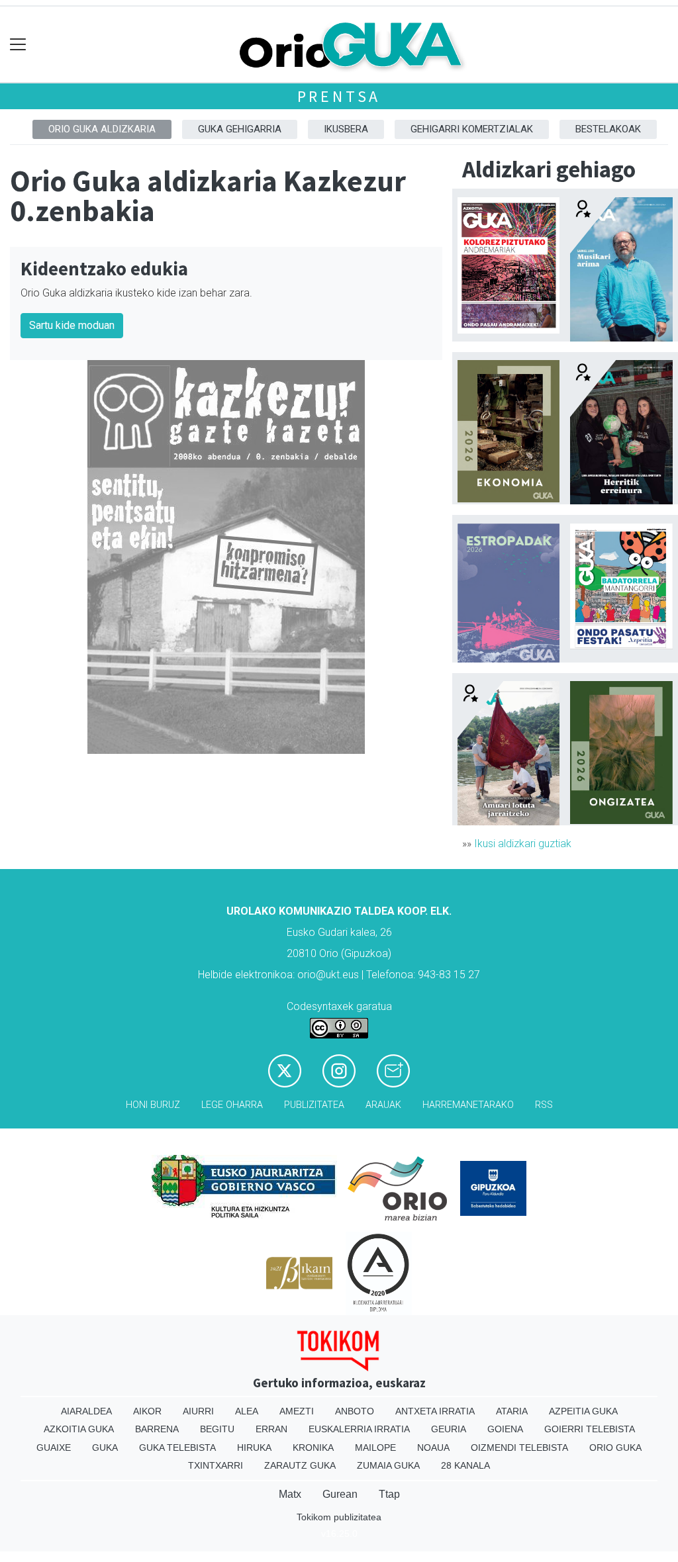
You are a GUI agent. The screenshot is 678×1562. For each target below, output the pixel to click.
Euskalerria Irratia (359, 1429)
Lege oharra (232, 1105)
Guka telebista (177, 1447)
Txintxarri (215, 1465)
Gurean (340, 1494)
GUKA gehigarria (239, 129)
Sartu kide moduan (72, 325)
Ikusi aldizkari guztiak (522, 843)
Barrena (157, 1429)
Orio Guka (615, 1447)
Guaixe (53, 1447)
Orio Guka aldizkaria (102, 129)
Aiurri (198, 1411)
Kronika (313, 1447)
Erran (271, 1429)
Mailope (375, 1447)
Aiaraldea (86, 1411)
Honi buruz (153, 1105)
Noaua (433, 1447)
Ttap (389, 1494)
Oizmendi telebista (519, 1447)
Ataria (512, 1411)
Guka (105, 1447)
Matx (290, 1494)
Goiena (505, 1429)
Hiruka (254, 1447)
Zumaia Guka (388, 1465)
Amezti (296, 1411)
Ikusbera (346, 129)
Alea (246, 1411)
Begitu (217, 1429)
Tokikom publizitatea (339, 1517)
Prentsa (339, 96)
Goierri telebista (589, 1429)
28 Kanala (465, 1465)
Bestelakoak (608, 129)
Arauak (383, 1105)
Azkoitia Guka (79, 1429)
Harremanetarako (468, 1105)
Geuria (448, 1429)
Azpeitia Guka (583, 1411)
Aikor (147, 1411)
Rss (544, 1105)
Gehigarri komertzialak (472, 129)
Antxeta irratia (435, 1411)
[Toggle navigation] (18, 44)
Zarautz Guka (300, 1465)
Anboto (354, 1411)
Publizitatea (314, 1105)
